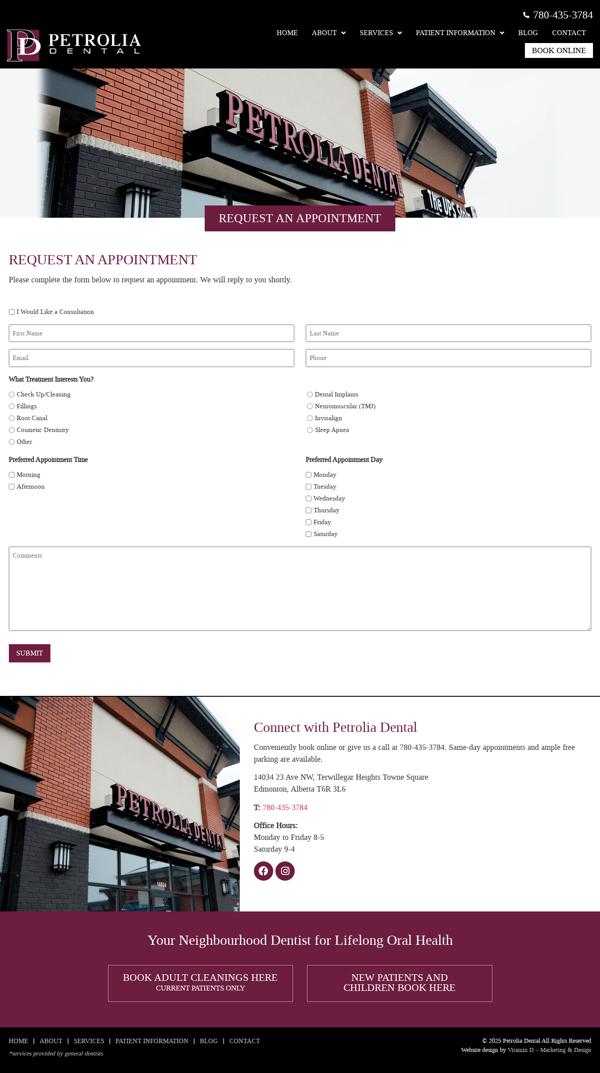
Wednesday (329, 498)
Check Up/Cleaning (44, 394)
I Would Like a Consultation (55, 312)
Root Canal (32, 418)
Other (24, 442)
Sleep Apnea (332, 430)
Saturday (326, 534)
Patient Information (455, 32)
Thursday (327, 510)
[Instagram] (285, 871)
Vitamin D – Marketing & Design (549, 1050)
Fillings (27, 406)
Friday (322, 522)
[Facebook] (263, 871)
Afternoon (31, 486)
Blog (528, 32)
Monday (325, 475)
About (324, 32)
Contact (569, 32)
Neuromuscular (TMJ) (345, 406)
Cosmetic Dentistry (43, 430)
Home (287, 32)
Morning (28, 475)
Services (376, 32)
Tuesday (325, 486)
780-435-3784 (285, 807)
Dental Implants (336, 394)
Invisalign (328, 418)
